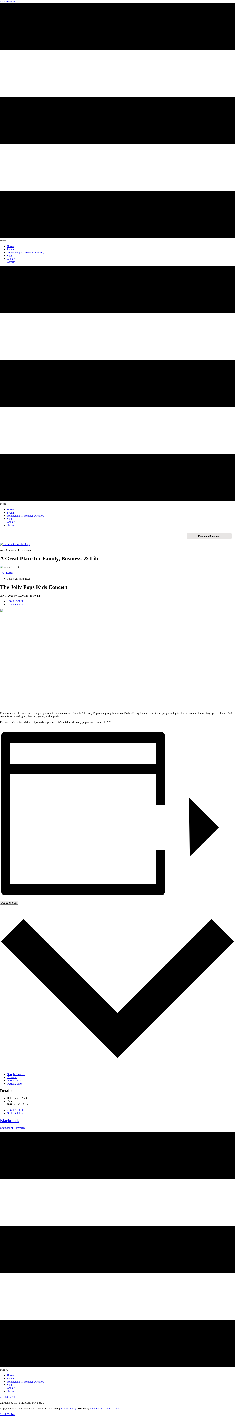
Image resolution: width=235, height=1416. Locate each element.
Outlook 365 (14, 1080)
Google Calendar (16, 1074)
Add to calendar (9, 902)
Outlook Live (14, 1083)
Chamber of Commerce (12, 1127)
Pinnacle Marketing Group (104, 1408)
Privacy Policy (68, 1408)
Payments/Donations (209, 536)
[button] (7, 1414)
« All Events (6, 572)
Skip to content (8, 1)
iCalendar (12, 1077)
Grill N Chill (15, 601)
